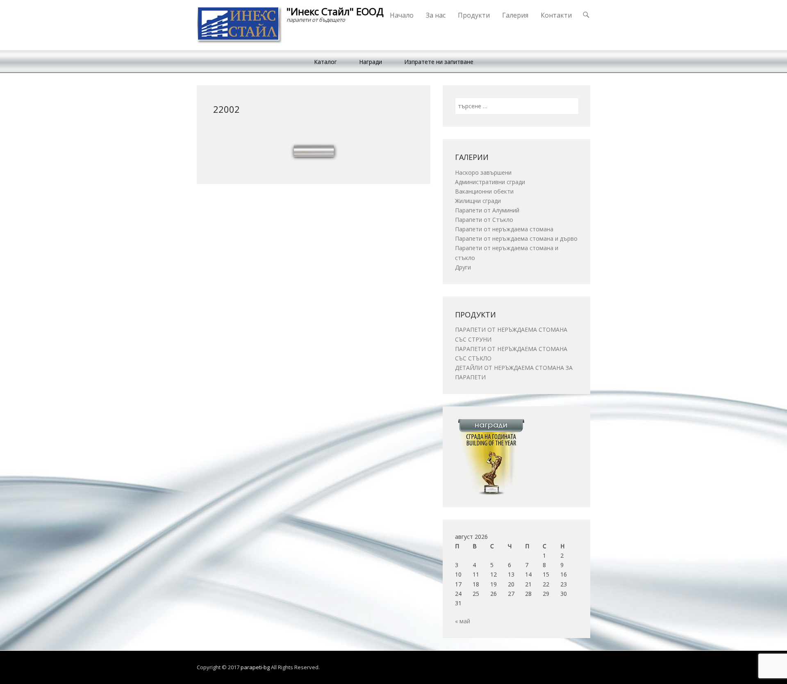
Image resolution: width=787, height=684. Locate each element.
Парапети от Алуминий (487, 210)
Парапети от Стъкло (484, 219)
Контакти (556, 15)
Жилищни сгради (478, 201)
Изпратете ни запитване (438, 62)
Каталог (325, 62)
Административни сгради (490, 182)
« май (462, 621)
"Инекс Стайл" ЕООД (335, 11)
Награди (370, 62)
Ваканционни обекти (484, 191)
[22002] (313, 151)
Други (463, 267)
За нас (436, 15)
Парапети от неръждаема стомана (504, 229)
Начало (402, 15)
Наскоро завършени (483, 172)
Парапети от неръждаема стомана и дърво (516, 238)
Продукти (474, 15)
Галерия (515, 15)
